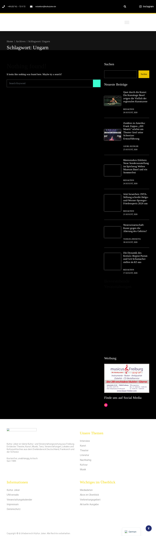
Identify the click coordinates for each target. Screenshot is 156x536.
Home (10, 41)
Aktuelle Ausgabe (89, 504)
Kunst (83, 445)
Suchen (109, 64)
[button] (125, 6)
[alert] (126, 321)
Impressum (13, 504)
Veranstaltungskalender (19, 499)
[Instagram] (106, 405)
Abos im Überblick (89, 494)
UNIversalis (13, 494)
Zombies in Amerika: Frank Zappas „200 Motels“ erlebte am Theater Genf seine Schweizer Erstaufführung (134, 131)
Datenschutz (14, 509)
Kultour (84, 464)
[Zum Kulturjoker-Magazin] (31, 22)
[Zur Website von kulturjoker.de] (112, 101)
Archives (21, 41)
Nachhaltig (85, 460)
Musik (83, 469)
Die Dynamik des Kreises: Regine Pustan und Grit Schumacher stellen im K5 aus (135, 257)
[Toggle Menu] (126, 22)
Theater (84, 450)
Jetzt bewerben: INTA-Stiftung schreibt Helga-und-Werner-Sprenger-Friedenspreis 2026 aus (136, 199)
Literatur (84, 455)
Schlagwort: (39, 41)
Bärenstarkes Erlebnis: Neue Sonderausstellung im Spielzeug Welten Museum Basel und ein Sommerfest (136, 166)
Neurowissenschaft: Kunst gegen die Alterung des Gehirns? (135, 228)
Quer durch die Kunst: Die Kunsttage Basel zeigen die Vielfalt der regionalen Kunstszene (135, 97)
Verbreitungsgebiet (90, 499)
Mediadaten (86, 490)
